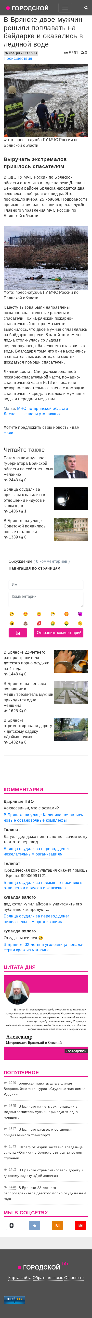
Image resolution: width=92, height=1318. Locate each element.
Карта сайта (19, 1278)
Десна (9, 414)
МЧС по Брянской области (42, 408)
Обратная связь (48, 1278)
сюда (8, 433)
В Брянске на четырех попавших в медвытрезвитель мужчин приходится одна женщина (41, 1111)
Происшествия (18, 58)
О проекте (74, 1278)
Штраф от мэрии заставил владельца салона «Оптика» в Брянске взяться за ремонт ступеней (44, 1152)
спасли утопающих (43, 414)
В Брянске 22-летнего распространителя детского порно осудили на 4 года (45, 1193)
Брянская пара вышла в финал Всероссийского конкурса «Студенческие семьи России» (45, 1088)
